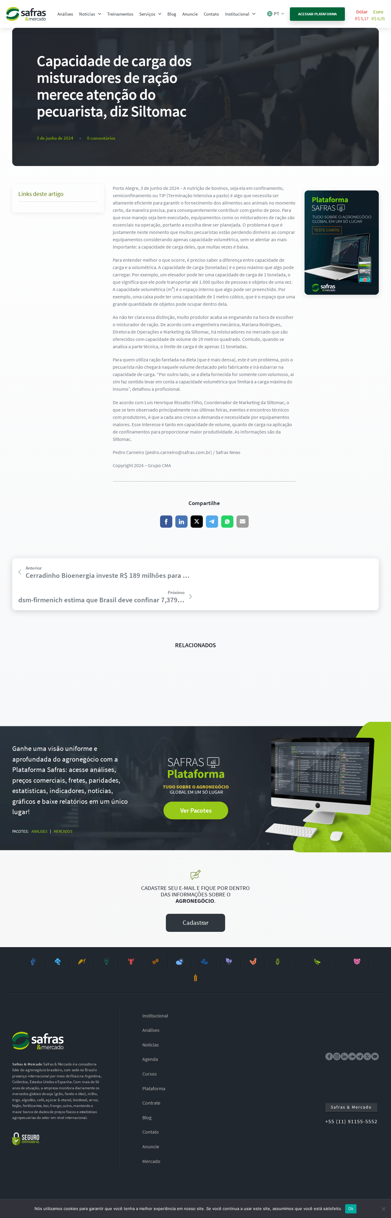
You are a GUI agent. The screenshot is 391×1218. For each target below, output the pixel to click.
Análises (65, 14)
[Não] (383, 1209)
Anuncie (190, 14)
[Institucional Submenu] (253, 14)
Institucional (237, 14)
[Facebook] (166, 521)
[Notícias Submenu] (99, 14)
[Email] (242, 521)
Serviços (147, 14)
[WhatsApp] (227, 521)
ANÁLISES (39, 831)
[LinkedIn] (181, 521)
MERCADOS (63, 831)
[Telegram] (212, 521)
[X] (197, 521)
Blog (171, 14)
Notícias (87, 14)
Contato (211, 14)
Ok (351, 1208)
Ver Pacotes (196, 810)
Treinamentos (120, 14)
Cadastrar (195, 922)
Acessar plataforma (317, 14)
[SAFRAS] (26, 14)
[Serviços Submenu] (159, 14)
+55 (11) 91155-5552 (351, 1121)
